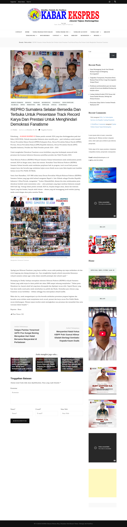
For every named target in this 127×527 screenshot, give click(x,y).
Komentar (14, 388)
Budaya (96, 35)
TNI (52, 359)
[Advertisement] (102, 483)
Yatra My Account (80, 32)
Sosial (54, 104)
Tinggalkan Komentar (46, 130)
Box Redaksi (45, 35)
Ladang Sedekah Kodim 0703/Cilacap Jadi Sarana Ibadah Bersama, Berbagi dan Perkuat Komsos (102, 96)
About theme (21, 2)
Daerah (37, 102)
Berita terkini (17, 102)
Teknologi (47, 359)
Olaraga (14, 104)
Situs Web (64, 409)
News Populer (67, 102)
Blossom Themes (73, 523)
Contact (19, 32)
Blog (66, 35)
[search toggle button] (115, 2)
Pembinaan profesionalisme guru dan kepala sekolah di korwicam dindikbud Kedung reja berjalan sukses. (103, 88)
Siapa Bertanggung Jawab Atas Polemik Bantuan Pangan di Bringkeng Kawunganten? (102, 72)
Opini (23, 104)
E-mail (38, 409)
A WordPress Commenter (97, 124)
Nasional (56, 102)
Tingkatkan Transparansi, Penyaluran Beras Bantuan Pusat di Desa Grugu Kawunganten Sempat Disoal (103, 80)
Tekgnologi (30, 35)
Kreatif (107, 32)
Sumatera (63, 104)
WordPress (90, 523)
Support (13, 2)
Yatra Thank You (62, 32)
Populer (45, 104)
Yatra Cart (95, 32)
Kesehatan (85, 35)
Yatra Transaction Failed (43, 32)
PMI (38, 104)
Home (27, 32)
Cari (90, 51)
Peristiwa (31, 104)
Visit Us (29, 2)
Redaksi (15, 130)
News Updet (63, 23)
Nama (13, 409)
